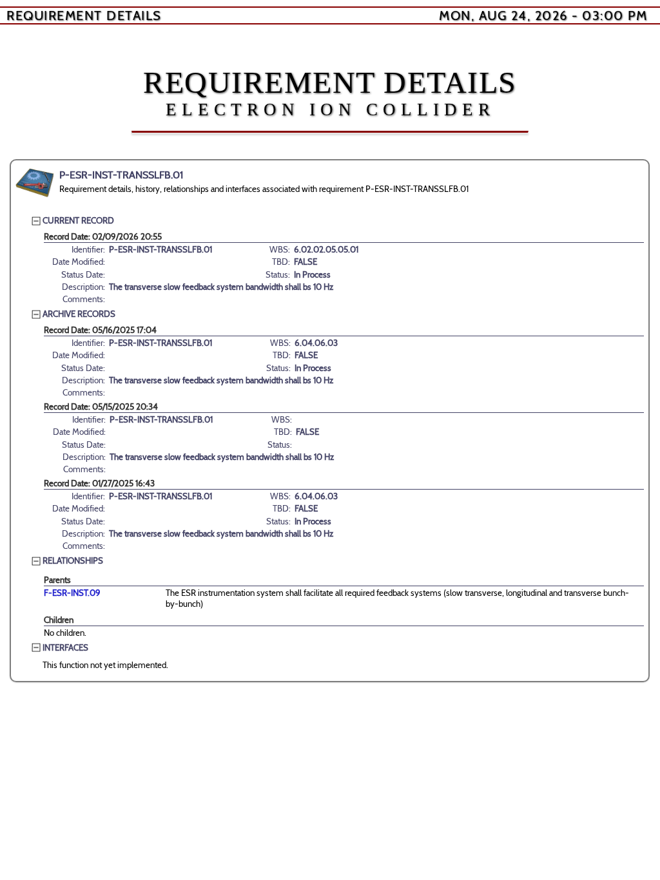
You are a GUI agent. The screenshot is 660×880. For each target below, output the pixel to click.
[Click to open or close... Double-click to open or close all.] (34, 183)
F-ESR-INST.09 (72, 593)
